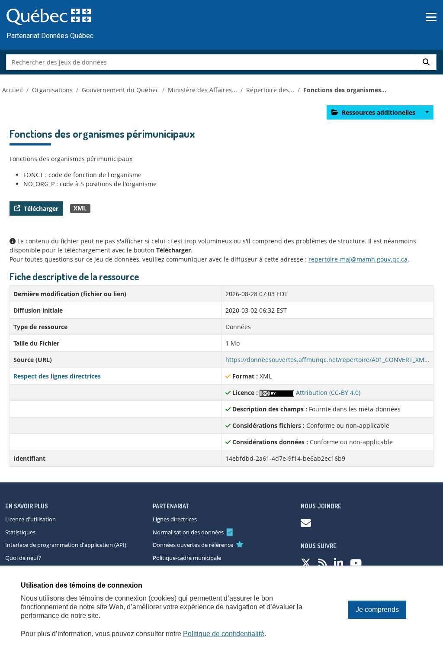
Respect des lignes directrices (57, 376)
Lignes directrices (175, 519)
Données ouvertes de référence (193, 545)
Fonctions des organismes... (344, 90)
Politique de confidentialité (223, 633)
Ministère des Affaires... (202, 90)
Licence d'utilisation (30, 519)
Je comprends (377, 609)
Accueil (12, 90)
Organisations (52, 90)
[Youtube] (356, 563)
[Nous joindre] (306, 523)
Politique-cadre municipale (187, 558)
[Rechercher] (426, 62)
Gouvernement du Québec (120, 90)
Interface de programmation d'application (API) (65, 545)
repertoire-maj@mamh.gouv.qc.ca (358, 259)
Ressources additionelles (378, 112)
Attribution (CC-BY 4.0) (327, 392)
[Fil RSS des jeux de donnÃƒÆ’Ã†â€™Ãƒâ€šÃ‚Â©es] (322, 563)
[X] (306, 563)
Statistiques (20, 532)
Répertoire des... (270, 90)
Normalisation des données (188, 532)
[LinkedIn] (338, 563)
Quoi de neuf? (23, 558)
